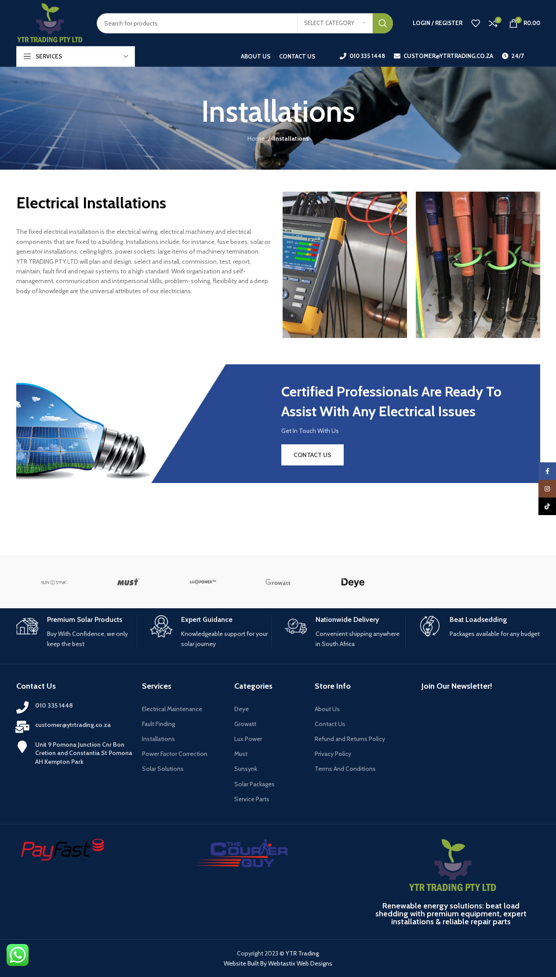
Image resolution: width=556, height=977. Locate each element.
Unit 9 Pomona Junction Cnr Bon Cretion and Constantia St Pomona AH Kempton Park (83, 753)
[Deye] (353, 582)
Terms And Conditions (345, 769)
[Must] (128, 582)
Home (256, 138)
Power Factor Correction (174, 754)
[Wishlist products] (475, 23)
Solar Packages (254, 784)
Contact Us (330, 724)
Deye (241, 709)
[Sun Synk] (53, 582)
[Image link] (242, 852)
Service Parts (251, 799)
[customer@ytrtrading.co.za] (22, 727)
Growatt (245, 724)
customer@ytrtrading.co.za (73, 725)
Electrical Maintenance (172, 709)
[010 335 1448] (22, 707)
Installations (158, 739)
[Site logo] (50, 22)
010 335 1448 (54, 705)
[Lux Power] (203, 582)
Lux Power (248, 739)
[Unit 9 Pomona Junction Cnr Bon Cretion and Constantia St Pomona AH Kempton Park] (22, 747)
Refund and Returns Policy (350, 739)
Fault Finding (158, 724)
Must (240, 754)
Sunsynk (245, 769)
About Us (327, 709)
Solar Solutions (163, 769)
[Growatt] (277, 582)
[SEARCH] (383, 23)
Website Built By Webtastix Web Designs (278, 963)
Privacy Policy (333, 754)
